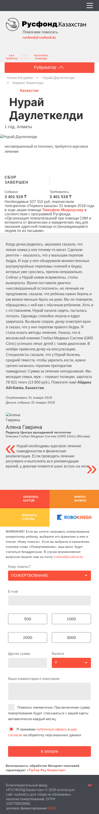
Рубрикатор (45, 67)
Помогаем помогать (40, 32)
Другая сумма (19, 653)
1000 (71, 619)
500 (27, 619)
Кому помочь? (19, 567)
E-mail (13, 591)
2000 (27, 637)
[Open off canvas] (90, 5)
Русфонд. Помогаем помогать (46, 25)
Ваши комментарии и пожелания (33, 679)
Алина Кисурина (20, 78)
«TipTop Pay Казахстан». (46, 770)
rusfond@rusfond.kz (39, 37)
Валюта (58, 653)
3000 (71, 637)
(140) (52, 808)
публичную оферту (52, 729)
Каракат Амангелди (27, 83)
